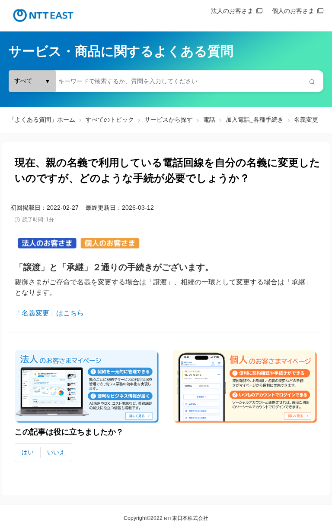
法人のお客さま (232, 10)
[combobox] (166, 81)
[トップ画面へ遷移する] (43, 15)
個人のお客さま (293, 10)
